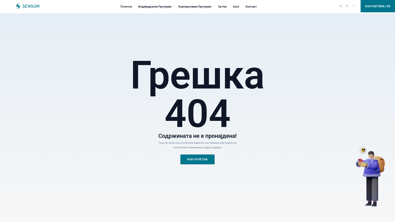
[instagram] (353, 6)
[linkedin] (347, 6)
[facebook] (340, 6)
